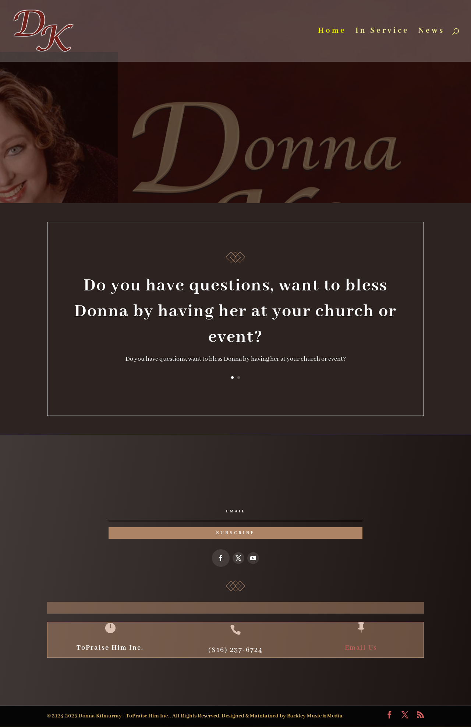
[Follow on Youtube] (253, 558)
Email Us (361, 647)
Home (332, 32)
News (431, 32)
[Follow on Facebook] (221, 558)
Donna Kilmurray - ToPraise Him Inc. (124, 716)
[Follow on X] (238, 558)
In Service (382, 32)
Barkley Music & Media (315, 716)
